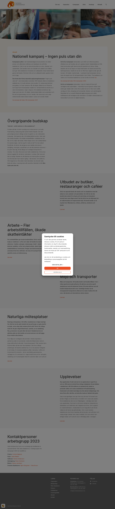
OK (57, 268)
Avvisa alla (58, 272)
